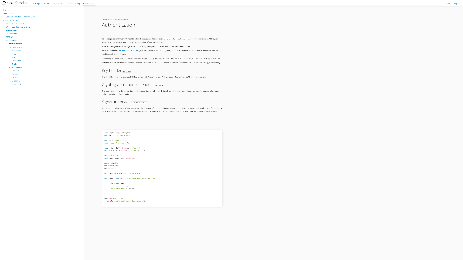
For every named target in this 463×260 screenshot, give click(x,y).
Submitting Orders (16, 84)
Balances (15, 71)
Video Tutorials (9, 13)
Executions (16, 81)
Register (457, 3)
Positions (15, 74)
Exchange (36, 3)
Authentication (15, 44)
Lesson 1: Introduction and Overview (20, 17)
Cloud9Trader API (10, 33)
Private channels (15, 67)
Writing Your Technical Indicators (19, 27)
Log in (447, 3)
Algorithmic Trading (10, 20)
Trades (14, 64)
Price (14, 54)
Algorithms (58, 3)
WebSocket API (12, 40)
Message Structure (16, 47)
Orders (14, 77)
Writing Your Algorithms (15, 23)
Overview (6, 10)
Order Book (16, 60)
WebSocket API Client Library (128, 51)
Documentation (89, 3)
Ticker (14, 57)
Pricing (77, 3)
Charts (68, 3)
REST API (9, 37)
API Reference (11, 30)
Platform (47, 3)
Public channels (15, 50)
